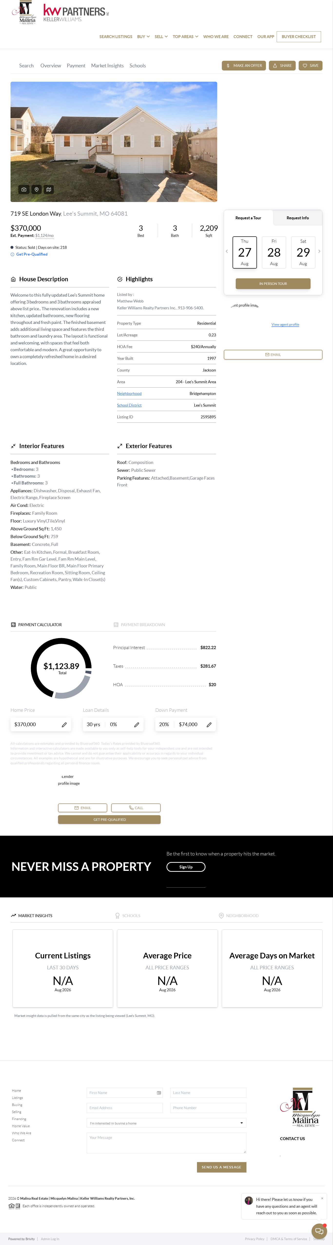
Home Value (21, 1126)
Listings (17, 1098)
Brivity (30, 1239)
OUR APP (265, 36)
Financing (19, 1119)
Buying (17, 1105)
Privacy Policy (254, 1239)
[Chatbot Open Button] (319, 1231)
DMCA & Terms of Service (289, 1239)
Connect (18, 1140)
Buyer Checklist (299, 36)
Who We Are (21, 1133)
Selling (16, 1112)
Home (16, 1091)
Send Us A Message (222, 1167)
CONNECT (243, 36)
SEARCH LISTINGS (115, 36)
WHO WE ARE (216, 36)
